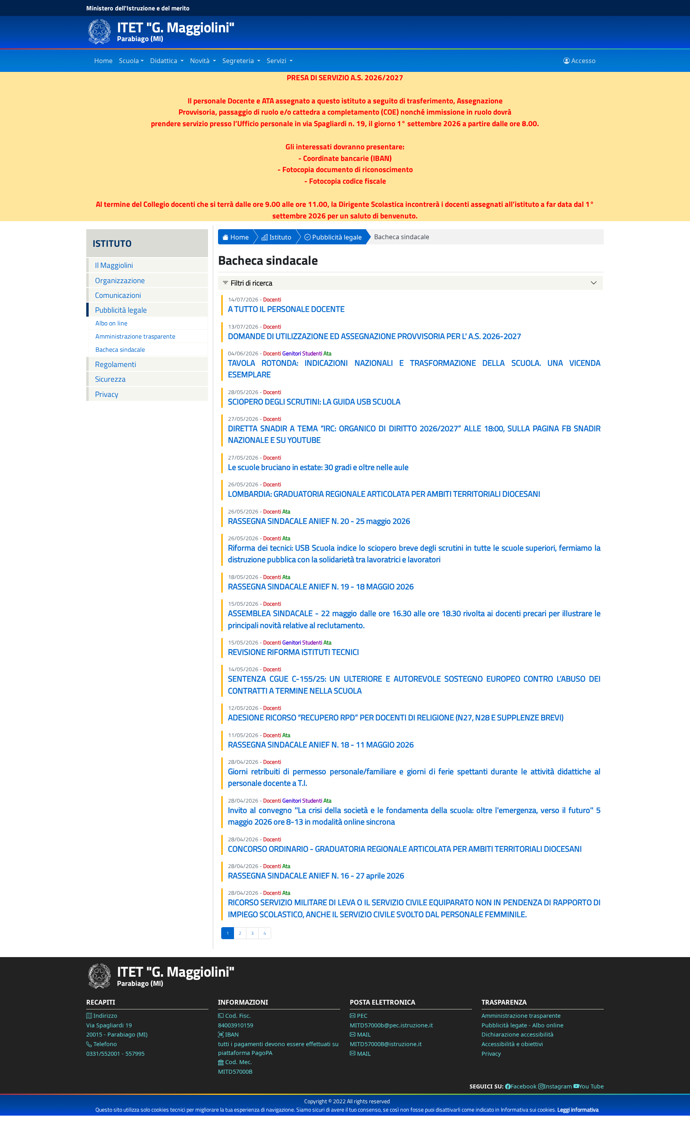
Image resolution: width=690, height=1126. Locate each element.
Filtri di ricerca (250, 283)
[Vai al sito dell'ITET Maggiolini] (102, 31)
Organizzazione (120, 280)
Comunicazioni (118, 295)
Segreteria (239, 60)
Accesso (583, 60)
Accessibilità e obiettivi (512, 1044)
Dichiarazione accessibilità (517, 1034)
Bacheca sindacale (120, 349)
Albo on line (111, 323)
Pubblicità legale (121, 309)
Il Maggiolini (114, 265)
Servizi (277, 60)
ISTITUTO (112, 243)
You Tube (591, 1086)
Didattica (164, 60)
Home (103, 60)
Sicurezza (110, 379)
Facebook (524, 1086)
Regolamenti (115, 364)
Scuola (129, 60)
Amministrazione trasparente (135, 336)
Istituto (279, 237)
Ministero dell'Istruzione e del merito (138, 8)
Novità (200, 60)
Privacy (106, 394)
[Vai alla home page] (102, 976)
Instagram (558, 1086)
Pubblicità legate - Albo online (522, 1025)
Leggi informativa (578, 1109)
